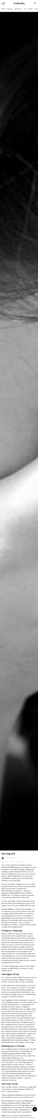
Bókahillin (18, 9)
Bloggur (10, 9)
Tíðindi (3, 9)
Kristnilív (12, 861)
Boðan (30, 9)
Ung (25, 9)
